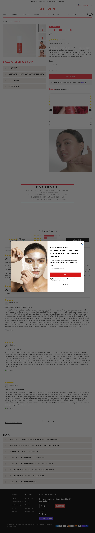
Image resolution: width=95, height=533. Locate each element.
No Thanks (65, 284)
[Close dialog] (81, 243)
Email (51, 265)
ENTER (65, 275)
